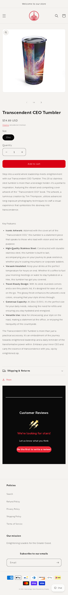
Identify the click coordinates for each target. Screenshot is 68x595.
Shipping (5, 125)
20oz (8, 137)
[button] (4, 15)
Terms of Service (14, 524)
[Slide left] (26, 102)
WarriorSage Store (30, 589)
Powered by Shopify (42, 589)
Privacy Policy (13, 509)
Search (10, 494)
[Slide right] (41, 102)
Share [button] (9, 379)
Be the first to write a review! (34, 449)
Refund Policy (13, 501)
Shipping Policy (14, 516)
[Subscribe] (57, 562)
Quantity (7, 145)
